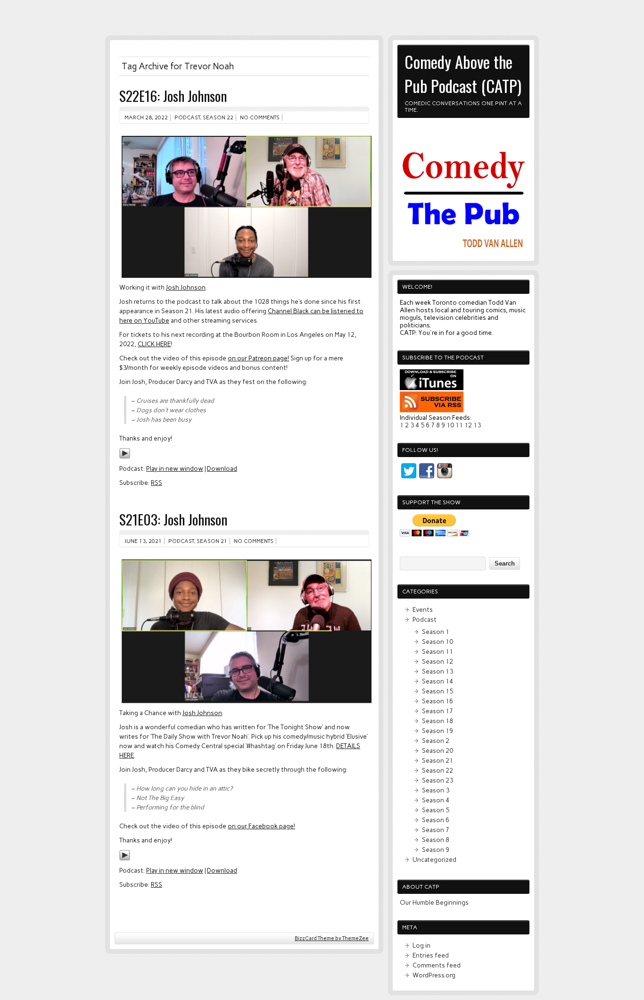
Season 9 (435, 849)
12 (468, 425)
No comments (260, 117)
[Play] (124, 456)
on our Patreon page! (258, 358)
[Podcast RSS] (431, 410)
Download (222, 468)
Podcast (187, 117)
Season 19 (437, 730)
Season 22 (218, 117)
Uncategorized (434, 859)
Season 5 (435, 810)
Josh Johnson (186, 287)
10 (450, 425)
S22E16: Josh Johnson (173, 95)
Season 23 (437, 780)
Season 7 (435, 829)
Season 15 (437, 691)
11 (459, 425)
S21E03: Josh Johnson (173, 519)
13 (477, 425)
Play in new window (174, 468)
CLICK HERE (154, 344)
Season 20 (437, 750)
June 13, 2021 (143, 541)
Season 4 (435, 800)
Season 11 (437, 651)
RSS (156, 482)
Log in (421, 945)
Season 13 (437, 671)
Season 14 (437, 681)
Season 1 (435, 631)
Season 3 (435, 790)
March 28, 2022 (146, 117)
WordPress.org (434, 975)
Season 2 (435, 740)
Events (423, 609)
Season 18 (437, 721)
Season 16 (437, 701)
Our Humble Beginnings (434, 902)
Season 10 (437, 641)
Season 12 (437, 661)
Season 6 (435, 820)
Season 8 (435, 839)
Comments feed (437, 965)
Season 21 (212, 541)
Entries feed (431, 955)
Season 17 (437, 711)
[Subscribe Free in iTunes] (431, 388)
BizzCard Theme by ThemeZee (332, 938)
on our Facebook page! (261, 826)
